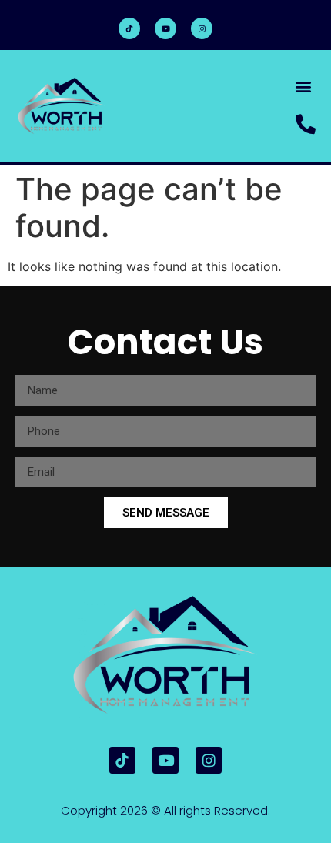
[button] (303, 86)
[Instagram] (201, 28)
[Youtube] (165, 28)
